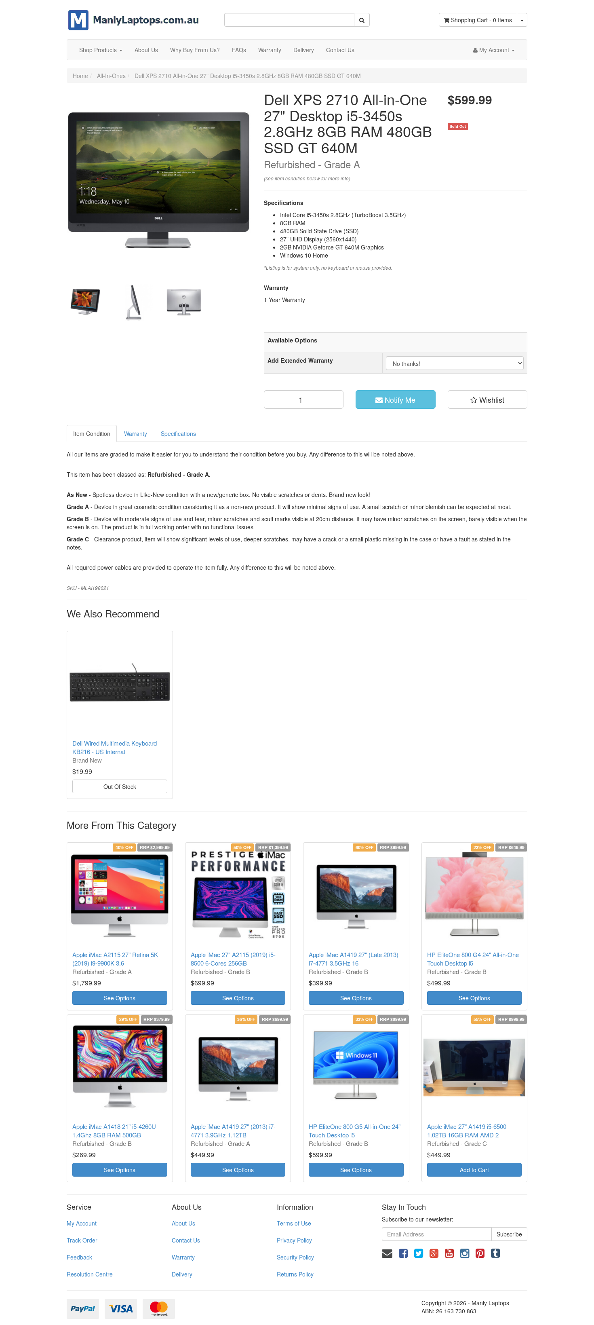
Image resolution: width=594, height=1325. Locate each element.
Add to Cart (474, 1170)
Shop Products (98, 50)
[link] (403, 1252)
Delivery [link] (182, 1274)
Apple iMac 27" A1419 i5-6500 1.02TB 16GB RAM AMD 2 (466, 1130)
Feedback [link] (79, 1257)
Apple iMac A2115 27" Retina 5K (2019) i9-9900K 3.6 (115, 958)
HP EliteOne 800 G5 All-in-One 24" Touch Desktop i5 (354, 1130)
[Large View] (85, 302)
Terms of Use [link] (294, 1223)
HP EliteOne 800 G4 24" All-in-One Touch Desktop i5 (473, 958)
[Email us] (387, 1252)
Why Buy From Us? (195, 50)
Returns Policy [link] (295, 1274)
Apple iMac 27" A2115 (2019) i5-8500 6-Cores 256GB (233, 958)
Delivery (303, 50)
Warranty (269, 50)
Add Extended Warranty (300, 360)
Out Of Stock (119, 786)
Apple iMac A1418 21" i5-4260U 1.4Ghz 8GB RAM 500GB (114, 1130)
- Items (481, 20)
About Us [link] (183, 1223)
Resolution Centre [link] (90, 1274)
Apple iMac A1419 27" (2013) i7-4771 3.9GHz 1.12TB (233, 1130)
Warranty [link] (183, 1257)
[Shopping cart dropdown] (522, 20)
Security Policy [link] (295, 1257)
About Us (146, 50)
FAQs (239, 50)
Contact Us (340, 50)
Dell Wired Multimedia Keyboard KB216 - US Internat (114, 747)
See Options (119, 998)
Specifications (178, 433)
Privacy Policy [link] (294, 1240)
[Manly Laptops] (133, 15)
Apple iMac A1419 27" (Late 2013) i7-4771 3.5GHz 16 (353, 958)
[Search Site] (362, 20)
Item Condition (91, 433)
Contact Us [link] (186, 1240)
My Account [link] (82, 1223)
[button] (488, 399)
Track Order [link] (82, 1240)
